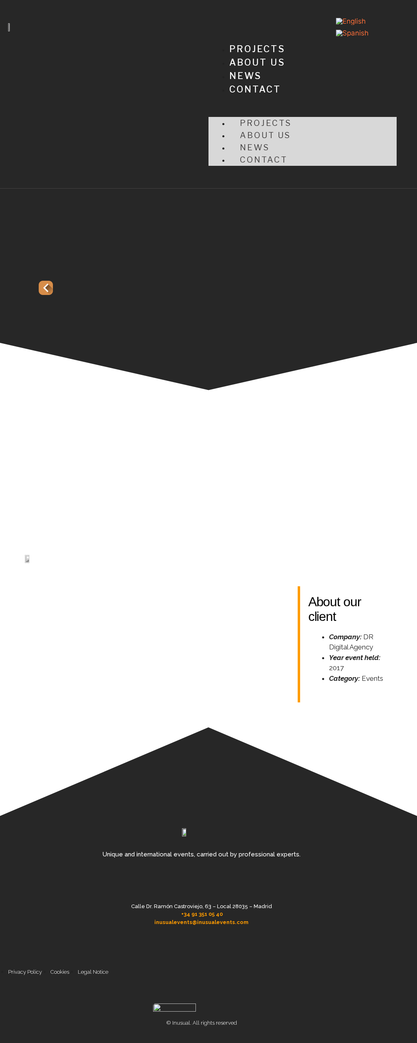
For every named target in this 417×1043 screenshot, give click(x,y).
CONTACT (255, 89)
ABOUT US (257, 62)
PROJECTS (257, 49)
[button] (302, 111)
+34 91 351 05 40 (202, 914)
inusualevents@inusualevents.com (201, 922)
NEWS (245, 75)
